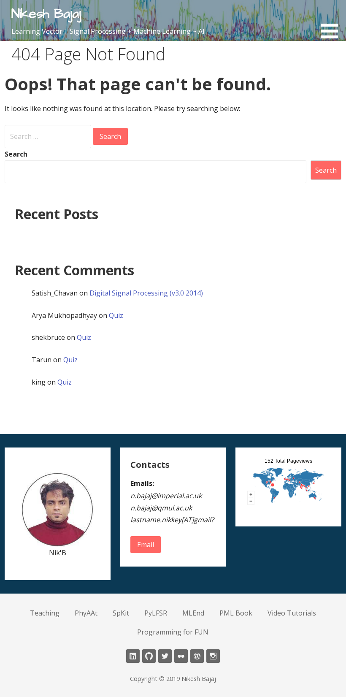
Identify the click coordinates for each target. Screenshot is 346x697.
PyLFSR (155, 613)
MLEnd (193, 613)
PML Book (235, 613)
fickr (181, 656)
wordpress (197, 656)
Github (149, 656)
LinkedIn (133, 656)
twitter (165, 656)
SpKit (121, 613)
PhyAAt (86, 613)
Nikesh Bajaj (46, 13)
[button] (332, 20)
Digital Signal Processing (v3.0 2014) (146, 293)
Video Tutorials (292, 613)
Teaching (44, 613)
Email (145, 544)
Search (16, 154)
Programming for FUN (172, 632)
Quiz (116, 315)
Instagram (213, 656)
